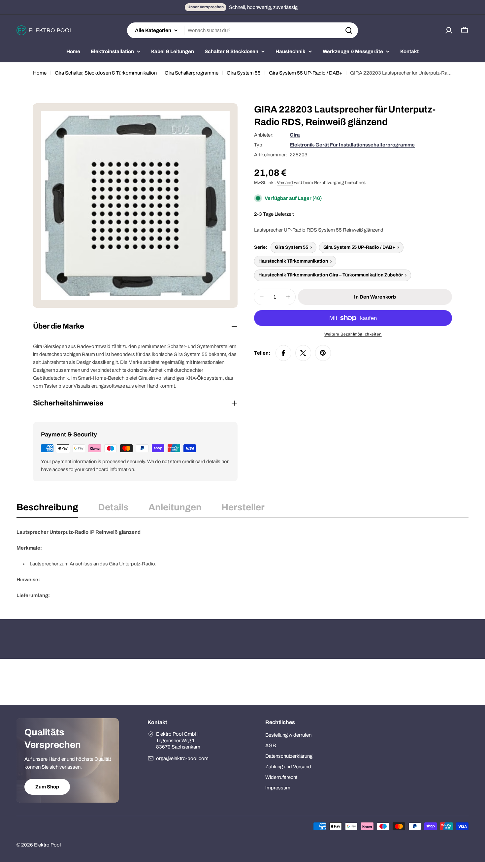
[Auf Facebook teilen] (283, 353)
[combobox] (242, 30)
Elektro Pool (47, 844)
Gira (295, 135)
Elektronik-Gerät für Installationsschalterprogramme (352, 144)
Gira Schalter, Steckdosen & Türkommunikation (106, 73)
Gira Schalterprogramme (191, 73)
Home (40, 73)
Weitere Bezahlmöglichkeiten (353, 334)
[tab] (47, 509)
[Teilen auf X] (303, 353)
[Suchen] (349, 30)
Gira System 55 (244, 73)
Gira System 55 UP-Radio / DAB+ (305, 73)
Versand (285, 182)
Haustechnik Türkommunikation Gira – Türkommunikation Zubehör (330, 274)
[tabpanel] (242, 563)
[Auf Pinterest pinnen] (323, 353)
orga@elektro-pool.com (182, 758)
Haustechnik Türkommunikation (293, 261)
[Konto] (449, 30)
